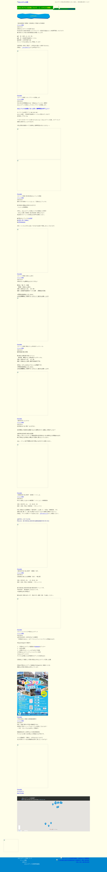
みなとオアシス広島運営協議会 (32, 864)
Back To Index (20, 793)
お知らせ (24, 862)
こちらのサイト (26, 47)
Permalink (19, 95)
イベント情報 (20, 25)
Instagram (37, 646)
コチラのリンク (44, 513)
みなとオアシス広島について (25, 858)
